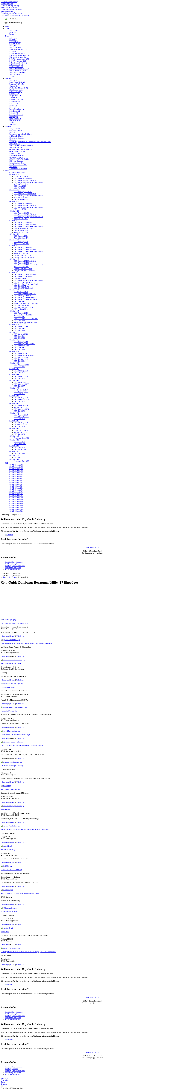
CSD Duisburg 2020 (21, 242)
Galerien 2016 (14, 290)
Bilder (7, 171)
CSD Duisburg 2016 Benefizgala (25, 297)
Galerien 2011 (14, 351)
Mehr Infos (20, 636)
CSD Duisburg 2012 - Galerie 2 (24, 344)
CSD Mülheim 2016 (21, 309)
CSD (7, 463)
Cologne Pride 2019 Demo (23, 255)
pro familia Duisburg (8, 850)
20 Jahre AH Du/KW (21, 390)
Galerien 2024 (14, 201)
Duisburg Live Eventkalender (15, 566)
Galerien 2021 (14, 234)
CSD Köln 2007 (19, 386)
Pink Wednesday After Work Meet (21, 146)
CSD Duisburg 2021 (21, 236)
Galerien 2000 (14, 436)
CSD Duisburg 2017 (16, 482)
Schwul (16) (13, 113)
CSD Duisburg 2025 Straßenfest (25, 194)
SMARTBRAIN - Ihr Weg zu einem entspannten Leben (20, 893)
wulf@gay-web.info (92, 547)
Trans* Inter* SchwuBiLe (18, 165)
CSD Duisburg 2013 (21, 334)
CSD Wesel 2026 (19, 188)
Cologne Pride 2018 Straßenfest (24, 271)
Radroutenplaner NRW (13, 568)
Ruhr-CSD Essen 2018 (21, 267)
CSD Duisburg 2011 (21, 353)
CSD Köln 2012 (19, 349)
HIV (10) (12, 45)
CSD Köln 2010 (19, 367)
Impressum (4, 1078)
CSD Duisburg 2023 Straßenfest (25, 215)
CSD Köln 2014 (19, 330)
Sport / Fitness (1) (15, 119)
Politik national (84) (16, 65)
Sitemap (3, 1082)
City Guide (9, 78)
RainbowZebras (14, 153)
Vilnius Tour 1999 (20, 444)
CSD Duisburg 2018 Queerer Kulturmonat (28, 265)
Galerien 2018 (14, 259)
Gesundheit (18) (14, 44)
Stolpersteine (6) (14, 121)
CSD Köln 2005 (19, 401)
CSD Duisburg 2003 (21, 415)
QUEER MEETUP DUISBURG (20, 149)
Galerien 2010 (14, 363)
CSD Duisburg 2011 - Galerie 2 (24, 355)
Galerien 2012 (14, 340)
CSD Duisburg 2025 (16, 467)
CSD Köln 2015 (19, 321)
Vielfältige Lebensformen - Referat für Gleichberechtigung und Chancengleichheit (28, 952)
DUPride (12, 132)
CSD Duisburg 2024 (16, 469)
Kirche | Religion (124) (17, 53)
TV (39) (12, 76)
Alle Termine (13, 30)
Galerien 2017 (14, 272)
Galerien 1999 (14, 440)
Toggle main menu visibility (12, 23)
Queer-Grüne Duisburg (17, 151)
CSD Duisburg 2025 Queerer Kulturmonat (28, 196)
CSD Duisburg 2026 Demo (23, 178)
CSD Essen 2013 (19, 336)
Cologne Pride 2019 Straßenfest (24, 257)
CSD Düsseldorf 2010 (21, 365)
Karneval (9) (13, 51)
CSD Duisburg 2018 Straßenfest (25, 261)
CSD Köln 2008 (19, 378)
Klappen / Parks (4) (16, 99)
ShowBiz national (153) (17, 70)
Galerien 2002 (14, 421)
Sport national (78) (15, 74)
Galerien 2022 (14, 221)
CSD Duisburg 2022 (16, 473)
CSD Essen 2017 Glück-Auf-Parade (26, 284)
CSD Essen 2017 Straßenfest (23, 282)
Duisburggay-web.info (16, 15)
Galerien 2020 (14, 240)
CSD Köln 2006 (19, 394)
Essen (3, 4)
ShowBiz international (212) (19, 69)
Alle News (13, 38)
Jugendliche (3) (14, 97)
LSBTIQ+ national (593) (17, 61)
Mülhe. (3, 7)
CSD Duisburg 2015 (21, 313)
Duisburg (8, 2)
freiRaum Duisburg (15, 136)
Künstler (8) (13, 103)
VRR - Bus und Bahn (12, 570)
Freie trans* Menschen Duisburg (20, 134)
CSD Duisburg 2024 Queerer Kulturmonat (28, 207)
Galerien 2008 (14, 374)
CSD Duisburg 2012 (21, 342)
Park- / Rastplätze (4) (16, 109)
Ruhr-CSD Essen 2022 (21, 232)
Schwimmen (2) (14, 111)
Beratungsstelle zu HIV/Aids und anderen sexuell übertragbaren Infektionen (26, 643)
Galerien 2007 (14, 380)
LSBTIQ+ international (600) (19, 59)
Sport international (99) (17, 72)
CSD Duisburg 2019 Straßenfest (25, 249)
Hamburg (9, 6)
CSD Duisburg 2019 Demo (23, 247)
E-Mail (12, 636)
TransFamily (13, 167)
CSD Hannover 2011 (21, 359)
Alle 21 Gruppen (15, 128)
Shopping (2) (13, 117)
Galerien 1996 (14, 455)
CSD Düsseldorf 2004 (21, 409)
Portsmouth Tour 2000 (21, 438)
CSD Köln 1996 (19, 457)
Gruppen (8, 126)
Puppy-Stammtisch (15, 147)
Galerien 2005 (14, 396)
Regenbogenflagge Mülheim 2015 (25, 322)
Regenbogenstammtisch (17, 155)
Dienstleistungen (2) (16, 90)
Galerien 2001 (14, 428)
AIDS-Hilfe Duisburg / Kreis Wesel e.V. (14, 623)
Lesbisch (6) (13, 105)
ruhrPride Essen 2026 (21, 184)
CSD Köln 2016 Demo (21, 305)
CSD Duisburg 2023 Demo (23, 213)
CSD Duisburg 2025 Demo (23, 192)
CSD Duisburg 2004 (21, 405)
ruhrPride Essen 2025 (21, 197)
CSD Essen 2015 (19, 317)
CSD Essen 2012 (19, 347)
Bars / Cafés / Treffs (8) (17, 82)
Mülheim (9, 7)
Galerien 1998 (14, 446)
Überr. (3, 13)
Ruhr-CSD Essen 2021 (21, 238)
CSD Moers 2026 (20, 186)
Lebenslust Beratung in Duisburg (12, 766)
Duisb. (3, 2)
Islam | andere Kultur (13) (18, 49)
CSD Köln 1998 (19, 448)
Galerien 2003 (14, 413)
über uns (4, 1084)
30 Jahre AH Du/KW (21, 292)
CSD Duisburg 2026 (16, 465)
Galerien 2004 (14, 403)
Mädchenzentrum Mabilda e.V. (11, 789)
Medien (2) (13, 107)
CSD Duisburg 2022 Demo (23, 222)
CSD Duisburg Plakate (17, 172)
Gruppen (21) (14, 94)
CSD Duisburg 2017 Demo (23, 276)
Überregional (9, 13)
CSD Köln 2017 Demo (21, 286)
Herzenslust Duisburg (16, 138)
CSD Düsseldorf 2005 (21, 399)
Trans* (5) (12, 124)
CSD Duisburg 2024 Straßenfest (25, 205)
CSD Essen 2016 (19, 301)
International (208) (15, 47)
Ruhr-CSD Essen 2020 (21, 244)
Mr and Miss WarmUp (21, 407)
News (7, 36)
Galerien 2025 (14, 190)
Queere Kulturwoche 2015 (23, 315)
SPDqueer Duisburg (16, 161)
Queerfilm (12, 32)
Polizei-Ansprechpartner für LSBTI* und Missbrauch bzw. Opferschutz (25, 829)
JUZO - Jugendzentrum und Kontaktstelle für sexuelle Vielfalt (30, 142)
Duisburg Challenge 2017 (22, 278)
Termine (8, 28)
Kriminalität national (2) (17, 57)
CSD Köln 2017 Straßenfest (23, 288)
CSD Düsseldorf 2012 (21, 346)
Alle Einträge (13, 80)
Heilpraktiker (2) (15, 95)
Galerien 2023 (14, 211)
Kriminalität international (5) (19, 55)
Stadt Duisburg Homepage (14, 562)
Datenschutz (5, 1080)
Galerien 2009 (14, 369)
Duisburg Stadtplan (11, 564)
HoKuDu (12, 140)
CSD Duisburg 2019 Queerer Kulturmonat (28, 251)
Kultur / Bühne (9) (15, 101)
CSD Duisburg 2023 (16, 471)
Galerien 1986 (14, 459)
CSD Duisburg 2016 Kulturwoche (25, 299)
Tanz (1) (12, 122)
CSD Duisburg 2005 (21, 397)
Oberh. (3, 9)
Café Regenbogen (15, 130)
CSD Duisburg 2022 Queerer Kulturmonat (28, 226)
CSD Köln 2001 (19, 434)
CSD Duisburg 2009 (21, 371)
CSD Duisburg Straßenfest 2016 (25, 294)
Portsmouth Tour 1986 (21, 461)
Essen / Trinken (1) (15, 92)
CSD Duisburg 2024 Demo (23, 203)
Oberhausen (10, 9)
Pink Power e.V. (14, 144)
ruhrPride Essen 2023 (21, 219)
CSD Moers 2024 (20, 209)
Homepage (5, 636)
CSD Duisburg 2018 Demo (23, 263)
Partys (11, 34)
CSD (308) (13, 40)
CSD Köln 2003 (19, 419)
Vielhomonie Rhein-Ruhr (18, 169)
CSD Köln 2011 (19, 361)
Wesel (3, 11)
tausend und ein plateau (17, 163)
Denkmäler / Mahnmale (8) (18, 88)
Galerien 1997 (14, 451)
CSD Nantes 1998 (20, 449)
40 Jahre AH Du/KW (21, 176)
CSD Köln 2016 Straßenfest (23, 307)
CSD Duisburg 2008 (21, 376)
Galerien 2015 (14, 311)
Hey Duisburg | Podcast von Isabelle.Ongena (16, 735)
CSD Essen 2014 (19, 328)
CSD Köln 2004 (19, 411)
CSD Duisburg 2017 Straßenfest (25, 274)
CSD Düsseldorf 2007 (21, 384)
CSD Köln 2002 (19, 426)
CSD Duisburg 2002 (21, 422)
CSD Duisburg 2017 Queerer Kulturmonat (28, 280)
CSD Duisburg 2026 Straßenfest (25, 180)
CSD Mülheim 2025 (21, 199)
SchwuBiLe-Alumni (16, 157)
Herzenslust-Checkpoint (9, 711)
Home (7, 26)
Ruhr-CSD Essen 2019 (21, 253)
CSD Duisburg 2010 (16, 496)
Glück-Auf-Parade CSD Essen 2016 (26, 303)
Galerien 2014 (14, 324)
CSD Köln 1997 (19, 453)
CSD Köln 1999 (19, 442)
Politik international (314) (18, 63)
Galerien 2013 (14, 332)
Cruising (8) (13, 86)
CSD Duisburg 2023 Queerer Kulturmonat (28, 217)
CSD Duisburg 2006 (21, 392)
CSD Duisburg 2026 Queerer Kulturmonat (28, 182)
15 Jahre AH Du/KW (21, 430)
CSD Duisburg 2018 (16, 480)
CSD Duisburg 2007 (21, 382)
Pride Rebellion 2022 (21, 230)
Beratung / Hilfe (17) (16, 84)
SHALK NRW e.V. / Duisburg (19, 159)
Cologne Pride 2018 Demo (23, 269)
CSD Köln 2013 (19, 338)
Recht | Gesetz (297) (16, 67)
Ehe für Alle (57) (15, 42)
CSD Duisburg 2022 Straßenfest (25, 224)
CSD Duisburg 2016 (16, 484)
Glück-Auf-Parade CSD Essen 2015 (26, 319)
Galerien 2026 (14, 174)
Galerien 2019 (14, 246)
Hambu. (3, 6)
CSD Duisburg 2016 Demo (23, 296)
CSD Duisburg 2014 (21, 326)
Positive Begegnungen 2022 (23, 228)
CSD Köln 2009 (19, 372)
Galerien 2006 (14, 388)
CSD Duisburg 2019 (16, 478)
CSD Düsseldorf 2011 (21, 357)
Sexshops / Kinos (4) (16, 115)
